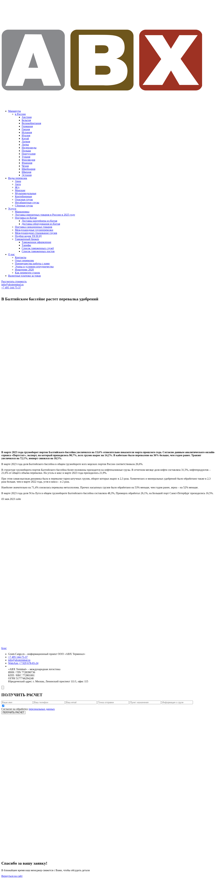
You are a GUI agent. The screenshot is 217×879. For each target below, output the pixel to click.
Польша (26, 150)
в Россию (20, 114)
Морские (20, 190)
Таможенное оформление (36, 242)
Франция (27, 162)
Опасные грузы (24, 199)
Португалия (28, 153)
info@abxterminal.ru (12, 284)
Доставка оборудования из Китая (41, 223)
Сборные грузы (24, 205)
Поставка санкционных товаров (33, 226)
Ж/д (17, 187)
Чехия (25, 165)
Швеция (26, 172)
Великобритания (31, 123)
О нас (11, 254)
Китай (25, 138)
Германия (27, 126)
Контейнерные (23, 196)
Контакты (20, 257)
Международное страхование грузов (36, 233)
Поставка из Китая (26, 217)
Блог (4, 648)
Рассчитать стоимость (14, 281)
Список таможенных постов (38, 251)
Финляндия (28, 159)
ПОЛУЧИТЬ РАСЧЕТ (13, 712)
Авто (18, 184)
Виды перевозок (17, 178)
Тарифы (26, 245)
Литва (25, 144)
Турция (26, 156)
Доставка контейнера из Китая (39, 220)
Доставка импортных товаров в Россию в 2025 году (45, 214)
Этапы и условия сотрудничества (34, 266)
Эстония (27, 175)
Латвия (26, 141)
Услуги (12, 208)
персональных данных (42, 709)
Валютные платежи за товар (24, 275)
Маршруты (14, 111)
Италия (26, 135)
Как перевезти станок (27, 272)
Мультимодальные (25, 193)
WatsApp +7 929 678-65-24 (23, 663)
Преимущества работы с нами (32, 263)
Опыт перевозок (24, 260)
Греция (26, 129)
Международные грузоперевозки (34, 230)
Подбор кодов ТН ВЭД (28, 236)
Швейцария (28, 169)
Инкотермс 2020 (24, 269)
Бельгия (26, 120)
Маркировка (22, 211)
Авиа (18, 181)
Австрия (27, 117)
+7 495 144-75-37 (11, 287)
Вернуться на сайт (12, 876)
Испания (27, 132)
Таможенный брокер (27, 239)
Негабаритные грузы (27, 202)
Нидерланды (29, 147)
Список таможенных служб (38, 248)
